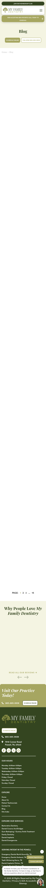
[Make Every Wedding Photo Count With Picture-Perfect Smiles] (23, 494)
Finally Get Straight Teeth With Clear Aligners (23, 397)
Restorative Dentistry (10, 825)
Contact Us (6, 806)
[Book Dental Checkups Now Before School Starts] (23, 204)
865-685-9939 (12, 703)
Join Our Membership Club (23, 4)
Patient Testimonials (9, 803)
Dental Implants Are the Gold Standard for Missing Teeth (23, 106)
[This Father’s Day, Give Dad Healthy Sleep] (23, 320)
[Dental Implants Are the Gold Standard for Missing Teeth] (23, 88)
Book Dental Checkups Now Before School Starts (23, 223)
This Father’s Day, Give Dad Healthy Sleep (23, 339)
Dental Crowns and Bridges (12, 828)
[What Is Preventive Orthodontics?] (23, 555)
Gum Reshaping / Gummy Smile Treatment (18, 831)
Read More (11, 123)
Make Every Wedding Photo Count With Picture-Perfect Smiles (23, 513)
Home (4, 52)
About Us (5, 800)
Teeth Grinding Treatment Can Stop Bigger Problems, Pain (23, 164)
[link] (4, 750)
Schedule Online (12, 40)
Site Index (5, 811)
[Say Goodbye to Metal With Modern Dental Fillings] (23, 436)
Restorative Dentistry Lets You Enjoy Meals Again (23, 280)
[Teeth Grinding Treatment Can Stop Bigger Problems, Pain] (23, 146)
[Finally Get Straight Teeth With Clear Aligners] (23, 378)
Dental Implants (8, 837)
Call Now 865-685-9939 (31, 40)
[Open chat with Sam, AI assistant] (40, 882)
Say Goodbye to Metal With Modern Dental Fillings (23, 455)
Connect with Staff (36, 861)
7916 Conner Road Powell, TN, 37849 (13, 743)
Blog (3, 808)
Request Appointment (35, 857)
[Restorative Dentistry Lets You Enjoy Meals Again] (23, 262)
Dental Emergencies (9, 840)
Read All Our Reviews (22, 672)
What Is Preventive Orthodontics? (23, 573)
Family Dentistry (8, 834)
